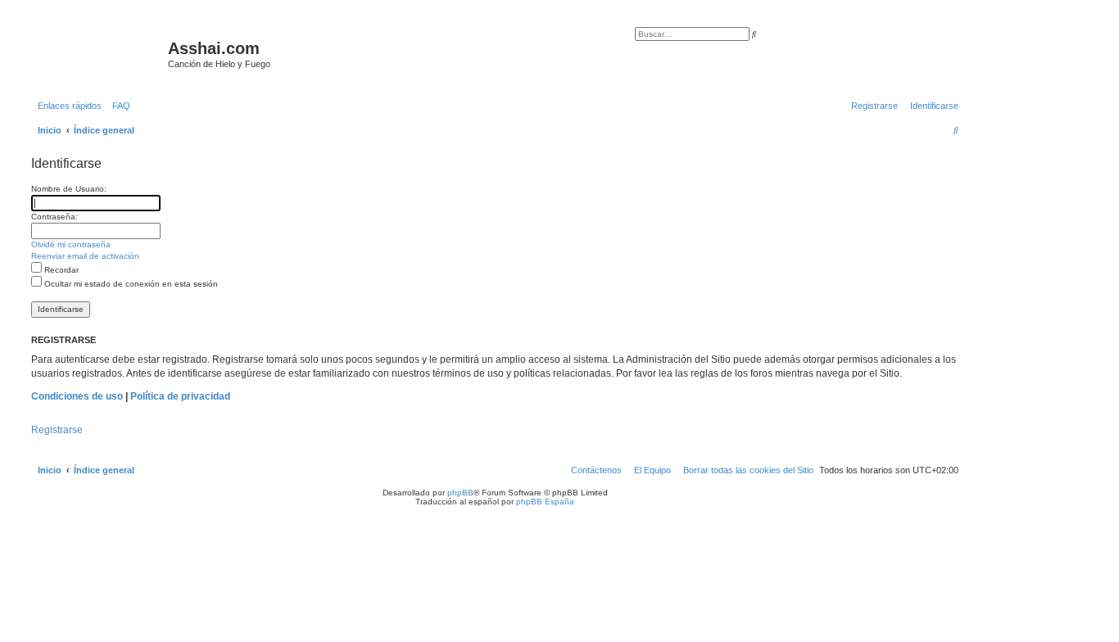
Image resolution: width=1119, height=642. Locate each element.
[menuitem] (118, 105)
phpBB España (545, 501)
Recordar (60, 269)
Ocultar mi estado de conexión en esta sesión (130, 283)
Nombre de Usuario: (68, 188)
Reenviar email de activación (85, 255)
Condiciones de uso (77, 396)
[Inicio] (97, 53)
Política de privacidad (180, 396)
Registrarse (57, 430)
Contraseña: (54, 216)
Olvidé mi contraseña (71, 244)
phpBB (460, 492)
